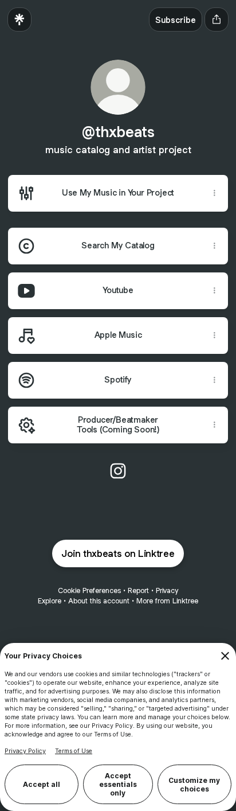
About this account (98, 601)
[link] (118, 471)
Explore (49, 601)
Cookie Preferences (89, 590)
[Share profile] (216, 19)
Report (138, 590)
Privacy (167, 590)
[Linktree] (19, 19)
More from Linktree (167, 601)
